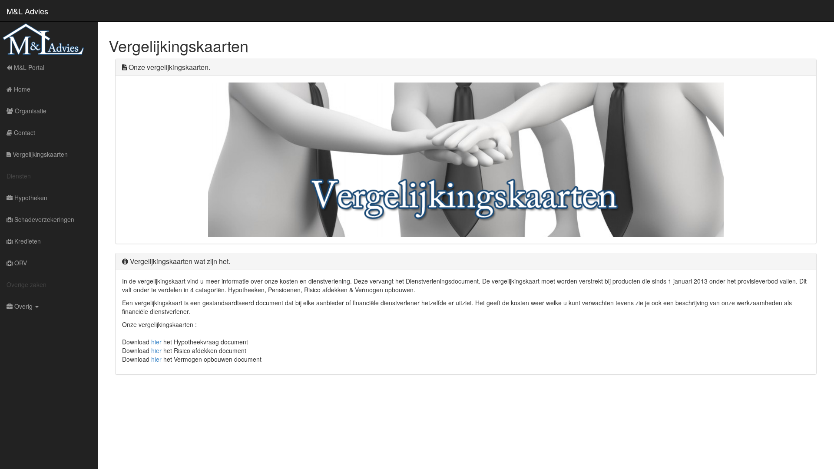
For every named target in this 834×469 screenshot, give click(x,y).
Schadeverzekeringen (43, 219)
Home (21, 89)
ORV (20, 262)
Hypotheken (30, 197)
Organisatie (29, 110)
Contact (23, 132)
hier (156, 341)
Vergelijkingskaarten (39, 154)
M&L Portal (28, 67)
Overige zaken (26, 284)
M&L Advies (27, 9)
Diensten (19, 176)
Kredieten (27, 241)
